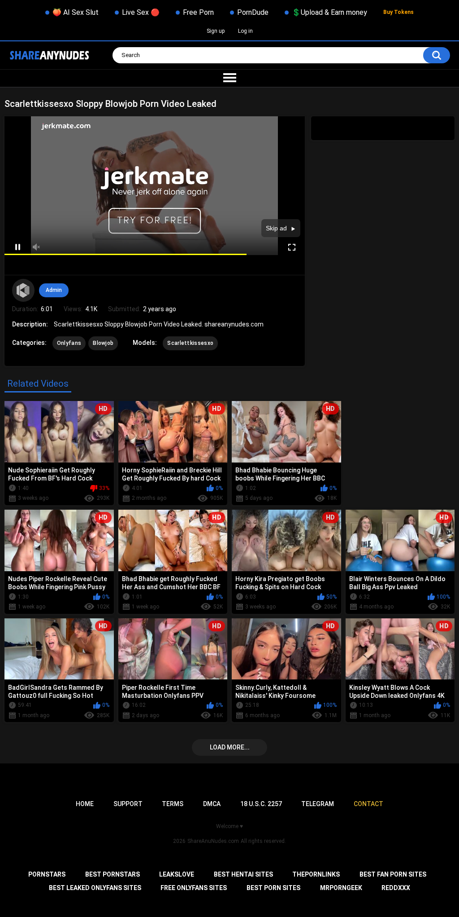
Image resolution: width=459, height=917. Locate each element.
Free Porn (198, 12)
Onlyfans (69, 343)
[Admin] (23, 290)
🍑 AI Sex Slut (75, 12)
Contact (368, 803)
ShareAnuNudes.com (213, 841)
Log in (245, 31)
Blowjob (103, 343)
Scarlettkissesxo (190, 343)
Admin (54, 290)
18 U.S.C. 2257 (261, 803)
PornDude (252, 12)
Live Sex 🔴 (141, 12)
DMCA (212, 803)
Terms (172, 803)
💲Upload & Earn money (329, 12)
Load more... (230, 747)
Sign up (216, 31)
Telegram (317, 803)
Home (85, 803)
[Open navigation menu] (229, 78)
